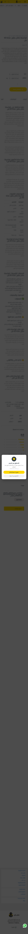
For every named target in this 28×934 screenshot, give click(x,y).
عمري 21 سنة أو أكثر (14, 472)
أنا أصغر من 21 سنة (14, 476)
